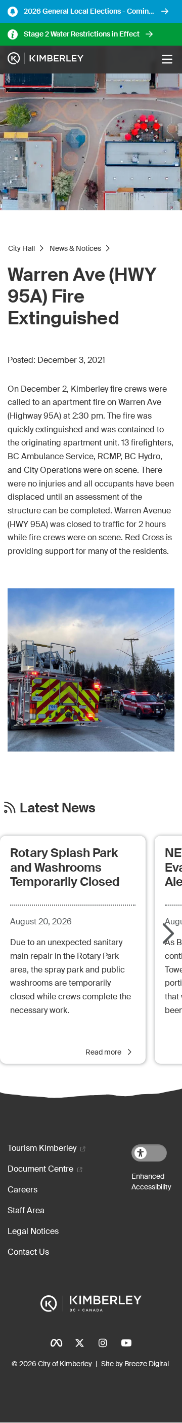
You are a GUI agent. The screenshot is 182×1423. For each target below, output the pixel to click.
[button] (166, 934)
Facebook (56, 1343)
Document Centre (40, 1169)
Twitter (79, 1343)
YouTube (125, 1343)
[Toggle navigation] (166, 59)
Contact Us (28, 1252)
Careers (22, 1189)
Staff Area (26, 1210)
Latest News (58, 808)
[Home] (45, 60)
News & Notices (75, 248)
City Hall (21, 248)
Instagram (102, 1343)
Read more (104, 1052)
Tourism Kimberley (42, 1148)
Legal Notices (33, 1231)
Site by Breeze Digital (135, 1363)
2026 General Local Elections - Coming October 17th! (88, 12)
